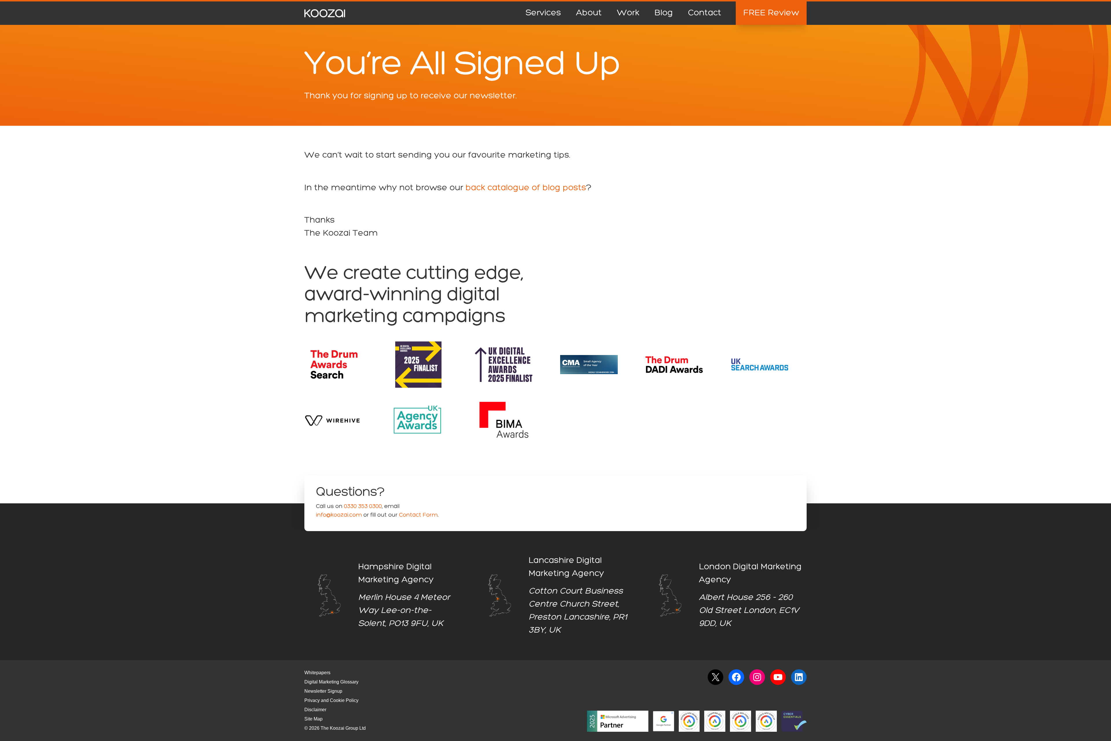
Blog (663, 13)
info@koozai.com (339, 515)
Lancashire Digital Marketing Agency (566, 567)
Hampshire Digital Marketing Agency (396, 573)
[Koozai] (324, 13)
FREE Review (771, 13)
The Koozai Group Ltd (343, 728)
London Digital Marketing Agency (750, 573)
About (589, 13)
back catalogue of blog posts (526, 188)
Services (543, 13)
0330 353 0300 (363, 506)
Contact (704, 13)
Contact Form (418, 515)
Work (628, 13)
